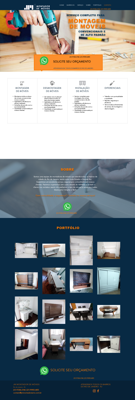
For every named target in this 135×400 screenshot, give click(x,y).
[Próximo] (125, 41)
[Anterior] (10, 41)
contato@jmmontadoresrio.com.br (27, 393)
